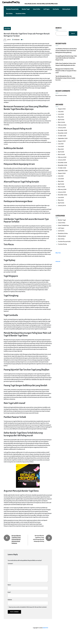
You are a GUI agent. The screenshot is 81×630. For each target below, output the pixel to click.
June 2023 (61, 197)
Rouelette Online (20, 13)
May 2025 (61, 149)
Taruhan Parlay (62, 244)
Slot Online (9, 13)
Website (10, 599)
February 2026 (62, 125)
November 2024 (62, 165)
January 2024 (62, 192)
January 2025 (62, 160)
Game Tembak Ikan (63, 225)
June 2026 (61, 114)
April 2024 (61, 184)
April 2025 (61, 152)
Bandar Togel (26, 9)
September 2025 (62, 138)
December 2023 (62, 195)
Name (9, 585)
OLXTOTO (45, 628)
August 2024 (62, 173)
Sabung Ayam (66, 9)
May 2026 (61, 117)
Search (59, 28)
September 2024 (62, 170)
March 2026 (61, 122)
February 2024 (62, 189)
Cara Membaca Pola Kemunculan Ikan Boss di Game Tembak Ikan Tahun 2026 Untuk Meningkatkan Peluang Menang (66, 50)
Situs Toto (58, 253)
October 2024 (62, 168)
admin (9, 39)
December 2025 (62, 130)
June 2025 (61, 146)
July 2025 (61, 144)
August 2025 (62, 141)
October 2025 (62, 136)
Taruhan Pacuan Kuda (12, 9)
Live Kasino (56, 9)
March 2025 (61, 154)
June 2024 (61, 178)
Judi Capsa (46, 9)
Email (9, 592)
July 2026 (61, 111)
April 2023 (61, 203)
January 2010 (62, 205)
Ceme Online (36, 9)
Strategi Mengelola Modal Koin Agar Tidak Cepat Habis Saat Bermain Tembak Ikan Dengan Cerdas (66, 58)
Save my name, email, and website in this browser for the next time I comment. (28, 607)
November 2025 (62, 133)
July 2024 (61, 176)
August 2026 (62, 109)
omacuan (58, 261)
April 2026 (61, 119)
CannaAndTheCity (11, 2)
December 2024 (62, 162)
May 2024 (61, 181)
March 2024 (61, 187)
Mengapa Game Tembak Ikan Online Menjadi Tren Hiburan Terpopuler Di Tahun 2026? (66, 70)
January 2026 (62, 127)
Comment (10, 563)
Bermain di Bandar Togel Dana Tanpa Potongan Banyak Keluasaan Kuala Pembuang (16, 539)
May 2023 (61, 200)
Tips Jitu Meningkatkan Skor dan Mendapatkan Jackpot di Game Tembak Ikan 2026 (65, 78)
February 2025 (62, 157)
